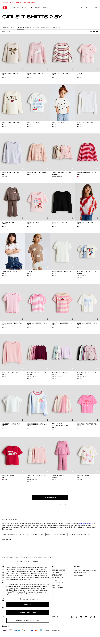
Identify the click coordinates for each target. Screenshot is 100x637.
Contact (53, 580)
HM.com (5, 557)
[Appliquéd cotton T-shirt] (12, 251)
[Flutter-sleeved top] (12, 403)
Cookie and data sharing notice (28, 599)
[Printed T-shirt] (37, 102)
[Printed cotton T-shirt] (37, 152)
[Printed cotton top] (12, 53)
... (55, 504)
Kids (30, 7)
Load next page (50, 497)
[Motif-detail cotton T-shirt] (62, 302)
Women (16, 7)
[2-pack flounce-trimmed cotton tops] (37, 455)
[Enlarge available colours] (53, 77)
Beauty (46, 7)
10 (60, 504)
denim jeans (82, 523)
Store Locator (56, 575)
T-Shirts (49, 557)
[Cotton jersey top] (62, 403)
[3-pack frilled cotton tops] (62, 152)
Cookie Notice (55, 585)
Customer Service (57, 570)
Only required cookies (28, 612)
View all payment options (52, 630)
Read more (78, 575)
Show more (7, 539)
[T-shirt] (87, 53)
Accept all (28, 605)
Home (37, 7)
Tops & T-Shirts (38, 557)
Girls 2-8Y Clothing (23, 557)
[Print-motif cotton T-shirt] (87, 403)
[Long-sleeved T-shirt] (62, 53)
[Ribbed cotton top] (87, 102)
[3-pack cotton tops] (62, 352)
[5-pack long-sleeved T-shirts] (37, 352)
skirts (91, 523)
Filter (92, 32)
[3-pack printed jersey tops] (87, 251)
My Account (55, 572)
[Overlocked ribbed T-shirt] (62, 251)
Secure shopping (57, 582)
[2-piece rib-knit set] (12, 202)
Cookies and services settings (27, 620)
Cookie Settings (56, 588)
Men (24, 7)
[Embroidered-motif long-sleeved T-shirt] (87, 152)
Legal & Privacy (56, 577)
